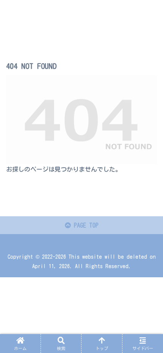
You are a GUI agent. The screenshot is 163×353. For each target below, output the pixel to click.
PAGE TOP (85, 225)
